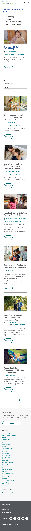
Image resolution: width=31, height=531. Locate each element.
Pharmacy (5, 468)
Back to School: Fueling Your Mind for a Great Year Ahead (15, 266)
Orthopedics (5, 460)
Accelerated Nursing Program (10, 434)
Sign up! (12, 423)
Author (6, 81)
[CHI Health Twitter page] (18, 518)
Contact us (4, 507)
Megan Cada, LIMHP (11, 270)
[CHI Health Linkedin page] (26, 518)
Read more (8, 136)
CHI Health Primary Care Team (13, 171)
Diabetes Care (6, 444)
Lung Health (5, 453)
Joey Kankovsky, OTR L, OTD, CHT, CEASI (16, 218)
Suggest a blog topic (7, 512)
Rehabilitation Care (15, 221)
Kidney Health (6, 451)
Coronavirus (5, 441)
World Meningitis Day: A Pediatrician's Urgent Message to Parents (13, 166)
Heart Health (5, 450)
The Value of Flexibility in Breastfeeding (13, 48)
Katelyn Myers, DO (11, 51)
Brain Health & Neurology (9, 435)
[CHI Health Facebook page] (14, 518)
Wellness (7, 126)
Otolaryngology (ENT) (8, 462)
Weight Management (8, 480)
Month (6, 87)
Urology (4, 478)
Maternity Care (15, 54)
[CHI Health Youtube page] (22, 518)
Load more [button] (15, 400)
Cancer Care (5, 437)
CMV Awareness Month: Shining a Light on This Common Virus (14, 117)
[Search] (24, 3)
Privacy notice (5, 509)
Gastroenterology (7, 448)
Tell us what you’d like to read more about (13, 493)
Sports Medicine (6, 476)
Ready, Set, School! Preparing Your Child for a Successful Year (14, 370)
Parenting (21, 54)
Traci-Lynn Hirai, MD (10, 122)
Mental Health (16, 272)
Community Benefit (7, 439)
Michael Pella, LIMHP (11, 375)
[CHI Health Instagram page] (10, 518)
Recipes (4, 471)
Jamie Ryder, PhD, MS (11, 322)
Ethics (4, 446)
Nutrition (4, 459)
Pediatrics (7, 54)
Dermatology (5, 443)
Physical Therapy (7, 469)
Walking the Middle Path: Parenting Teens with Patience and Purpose (14, 317)
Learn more (9, 68)
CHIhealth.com (6, 504)
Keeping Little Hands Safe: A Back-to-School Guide (15, 214)
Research (4, 475)
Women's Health (6, 484)
